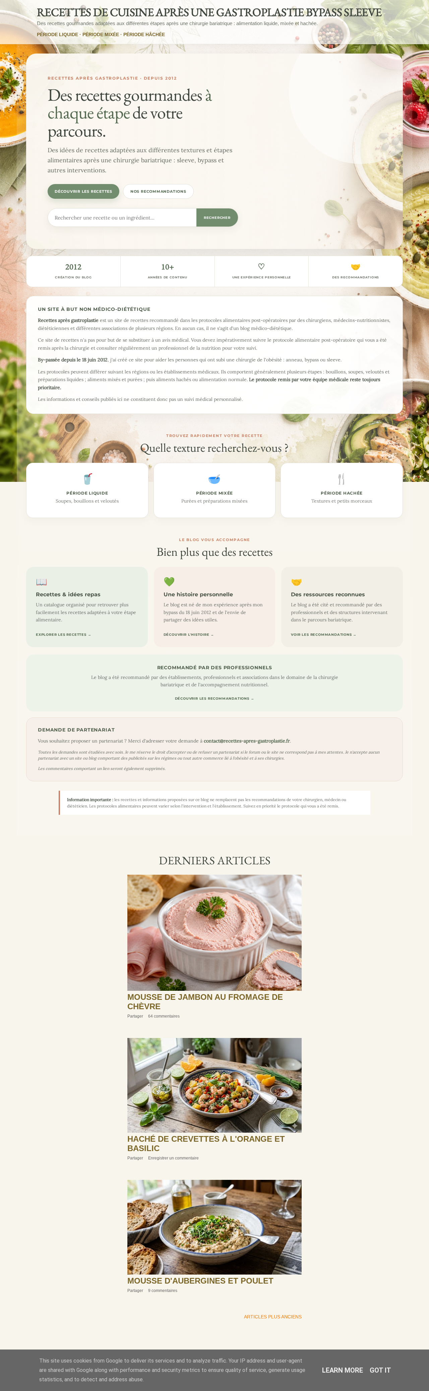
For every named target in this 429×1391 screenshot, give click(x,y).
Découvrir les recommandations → (214, 698)
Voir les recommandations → (324, 634)
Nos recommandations (158, 191)
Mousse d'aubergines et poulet (200, 1280)
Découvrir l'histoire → (189, 634)
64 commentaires (164, 1016)
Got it (380, 1370)
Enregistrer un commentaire (173, 1158)
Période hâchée (144, 34)
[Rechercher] (408, 11)
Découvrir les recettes (83, 191)
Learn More (342, 1370)
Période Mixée (100, 34)
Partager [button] (135, 1016)
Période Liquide (57, 34)
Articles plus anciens (273, 1316)
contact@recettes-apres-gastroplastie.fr (247, 741)
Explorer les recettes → (63, 634)
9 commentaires (162, 1290)
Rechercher (217, 217)
